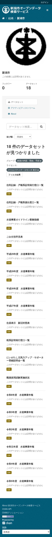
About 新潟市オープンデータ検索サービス (21, 505)
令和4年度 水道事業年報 (19, 463)
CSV (9, 194)
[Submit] (41, 126)
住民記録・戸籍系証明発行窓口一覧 (24, 185)
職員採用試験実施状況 (18, 377)
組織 (10, 18)
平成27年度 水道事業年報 (20, 305)
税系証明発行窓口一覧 (18, 340)
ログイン (44, 2)
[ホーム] (3, 18)
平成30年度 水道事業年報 (20, 288)
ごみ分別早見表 (14, 236)
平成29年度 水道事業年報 (20, 254)
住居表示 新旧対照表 (18, 322)
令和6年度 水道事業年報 (19, 394)
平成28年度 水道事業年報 (20, 271)
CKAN (7, 522)
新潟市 (21, 18)
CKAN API (6, 509)
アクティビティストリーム (22, 107)
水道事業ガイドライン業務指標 (22, 219)
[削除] (40, 161)
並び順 (9, 136)
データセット (17, 101)
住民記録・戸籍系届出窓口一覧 (22, 202)
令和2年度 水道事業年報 (19, 429)
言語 (4, 527)
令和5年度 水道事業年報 (19, 481)
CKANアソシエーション (13, 512)
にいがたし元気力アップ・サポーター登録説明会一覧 (24, 359)
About (13, 113)
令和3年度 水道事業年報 (19, 412)
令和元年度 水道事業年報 (20, 446)
